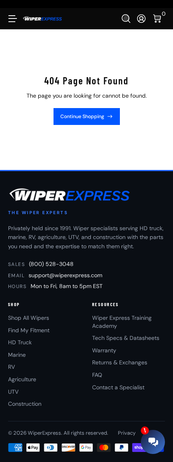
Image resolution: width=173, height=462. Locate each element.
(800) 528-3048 (51, 264)
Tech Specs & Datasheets (125, 337)
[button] (126, 19)
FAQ (97, 374)
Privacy (127, 432)
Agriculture (22, 379)
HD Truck (20, 342)
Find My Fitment (28, 330)
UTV (13, 391)
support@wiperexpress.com (65, 275)
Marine (17, 354)
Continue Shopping (82, 116)
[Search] (126, 19)
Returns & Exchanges (119, 362)
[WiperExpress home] (70, 194)
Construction (24, 403)
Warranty (104, 350)
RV (11, 366)
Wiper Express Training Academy (122, 321)
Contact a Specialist (118, 387)
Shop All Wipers (28, 317)
